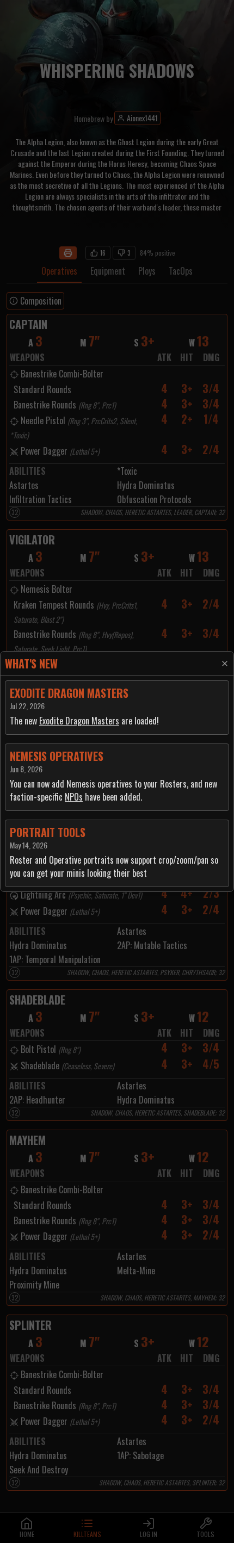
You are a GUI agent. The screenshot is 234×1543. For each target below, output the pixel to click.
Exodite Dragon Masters (79, 720)
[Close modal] (224, 663)
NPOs (74, 796)
